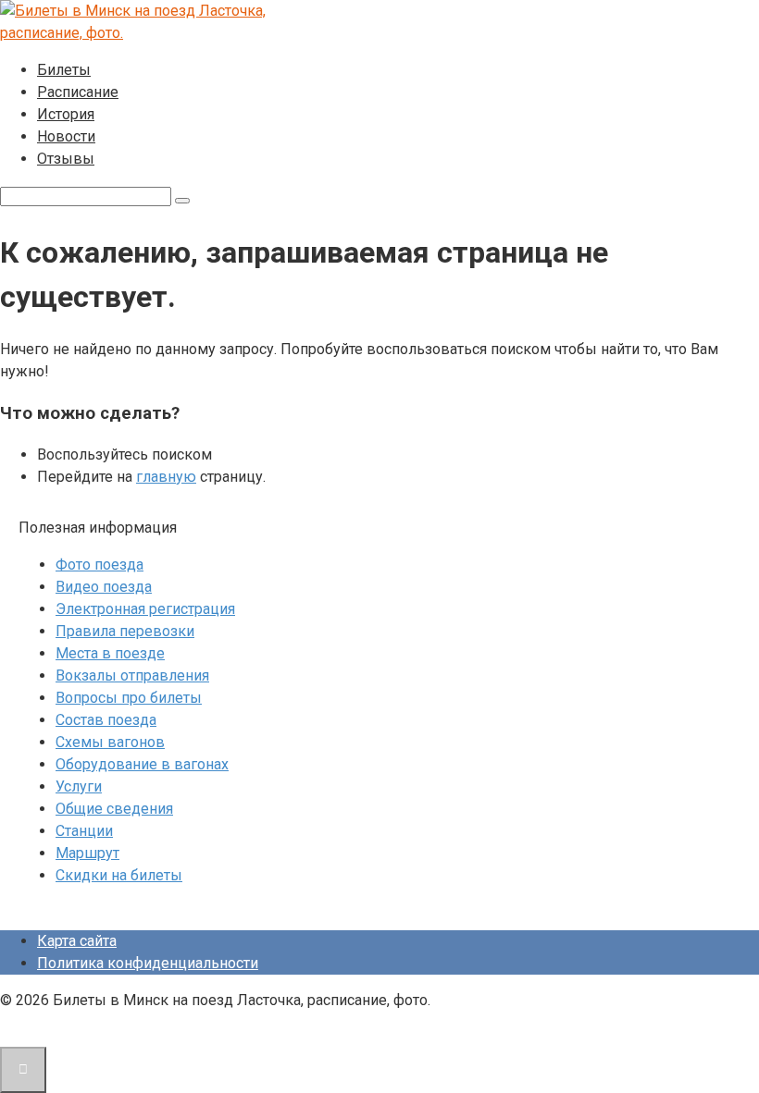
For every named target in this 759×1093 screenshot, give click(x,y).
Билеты (64, 70)
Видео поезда (104, 587)
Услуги (79, 786)
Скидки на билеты (119, 875)
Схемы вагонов (110, 742)
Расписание (77, 92)
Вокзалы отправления (132, 675)
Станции (84, 831)
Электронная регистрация (145, 609)
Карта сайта (77, 941)
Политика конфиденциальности (147, 963)
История (65, 114)
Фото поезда (99, 564)
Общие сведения (114, 808)
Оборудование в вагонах (142, 764)
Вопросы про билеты (129, 697)
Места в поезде (110, 653)
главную (166, 476)
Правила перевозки (125, 631)
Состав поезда (106, 720)
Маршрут (87, 853)
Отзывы (65, 158)
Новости (66, 136)
